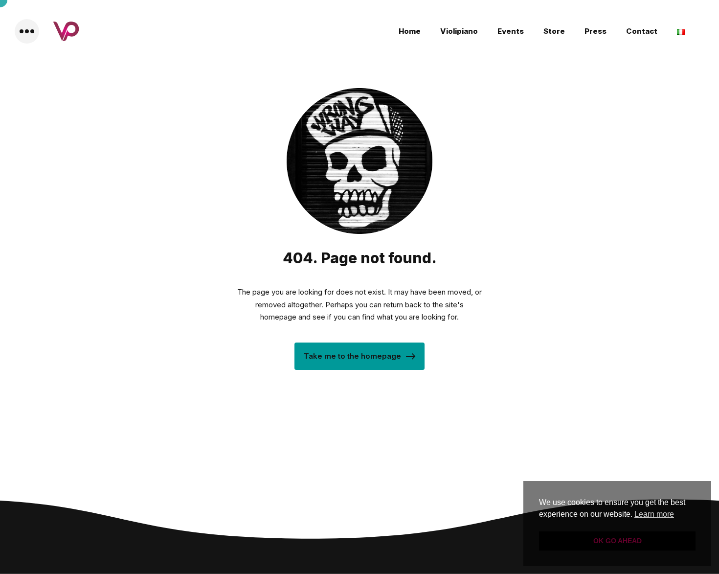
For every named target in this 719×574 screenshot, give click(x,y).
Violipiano (459, 31)
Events (510, 31)
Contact (641, 31)
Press (595, 31)
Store (554, 31)
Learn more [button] (654, 514)
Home (410, 31)
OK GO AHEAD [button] (617, 541)
